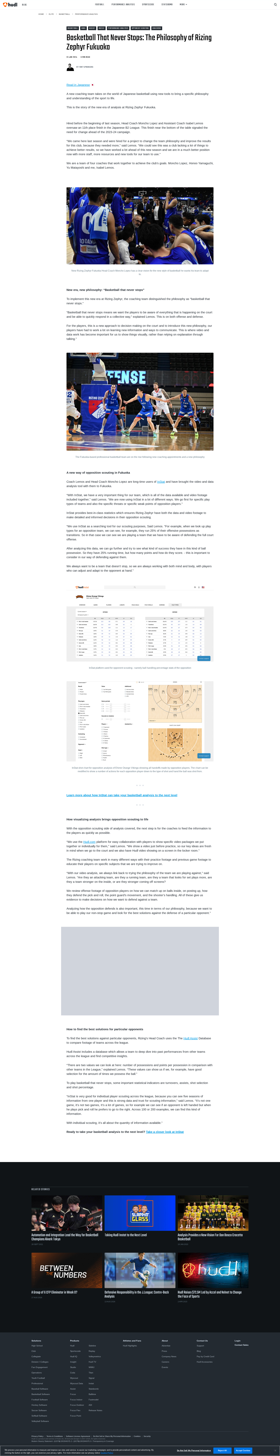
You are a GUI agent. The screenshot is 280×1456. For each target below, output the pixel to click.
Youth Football (38, 1378)
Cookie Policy (107, 1453)
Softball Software (39, 1416)
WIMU (91, 1367)
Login (237, 1341)
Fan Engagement (40, 1367)
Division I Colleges (40, 1362)
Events (165, 1367)
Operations (37, 1372)
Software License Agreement (78, 1436)
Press (164, 1351)
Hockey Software (39, 1405)
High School (37, 1346)
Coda (72, 1372)
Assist (73, 1389)
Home (41, 14)
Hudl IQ (73, 1356)
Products (74, 1341)
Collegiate (36, 1356)
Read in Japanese (78, 84)
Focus (73, 1394)
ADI (90, 1405)
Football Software (40, 1399)
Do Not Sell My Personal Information (194, 1450)
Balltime (92, 1394)
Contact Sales (242, 1345)
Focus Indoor (76, 1399)
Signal (91, 1378)
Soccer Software (39, 1410)
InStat (161, 481)
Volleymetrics (95, 1356)
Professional (37, 1383)
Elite (51, 14)
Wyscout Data (76, 1383)
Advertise (166, 1346)
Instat (91, 1383)
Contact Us (202, 1341)
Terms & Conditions (55, 1436)
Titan (91, 1372)
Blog (199, 1351)
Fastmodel (93, 1399)
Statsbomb (167, 5)
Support (200, 1346)
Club (34, 1351)
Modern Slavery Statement (42, 1441)
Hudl (72, 1346)
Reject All (222, 1450)
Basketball (64, 14)
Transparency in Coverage (103, 1441)
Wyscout (74, 1378)
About (165, 1341)
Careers (165, 1362)
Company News (169, 1356)
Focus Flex (75, 1410)
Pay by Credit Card (205, 1356)
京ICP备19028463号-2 (63, 1441)
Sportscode (148, 5)
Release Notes (95, 1410)
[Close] (275, 1450)
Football (99, 5)
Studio (73, 1367)
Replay (92, 1351)
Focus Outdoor (77, 1405)
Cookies (137, 1436)
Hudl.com (89, 841)
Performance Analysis (123, 5)
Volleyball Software (40, 1421)
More (182, 5)
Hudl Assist (190, 1038)
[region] (140, 1451)
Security (147, 1436)
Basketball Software (41, 1394)
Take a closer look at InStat (165, 1131)
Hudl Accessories (204, 1362)
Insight (73, 1362)
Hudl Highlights (130, 1346)
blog (24, 4)
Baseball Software (40, 1389)
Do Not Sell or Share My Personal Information (112, 1436)
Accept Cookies (243, 1450)
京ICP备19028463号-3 (82, 1441)
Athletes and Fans (132, 1341)
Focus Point (75, 1416)
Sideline (92, 1346)
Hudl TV (92, 1362)
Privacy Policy (37, 1436)
